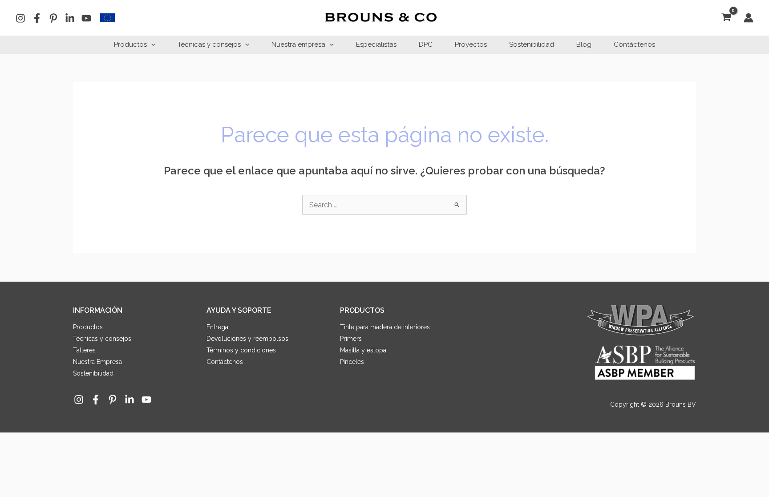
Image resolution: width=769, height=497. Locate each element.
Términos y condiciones (241, 350)
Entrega (217, 327)
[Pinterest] (53, 18)
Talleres (84, 350)
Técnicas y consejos (209, 44)
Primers (351, 338)
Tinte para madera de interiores (385, 327)
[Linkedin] (70, 18)
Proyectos (471, 44)
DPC (426, 44)
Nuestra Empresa (97, 361)
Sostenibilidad (531, 44)
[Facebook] (37, 18)
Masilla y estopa (363, 350)
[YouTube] (86, 18)
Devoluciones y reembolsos (247, 338)
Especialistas (376, 44)
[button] (151, 44)
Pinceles (352, 361)
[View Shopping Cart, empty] (726, 18)
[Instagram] (20, 18)
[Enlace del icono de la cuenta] (748, 18)
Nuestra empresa (298, 44)
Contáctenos (634, 44)
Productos (130, 44)
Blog (583, 44)
